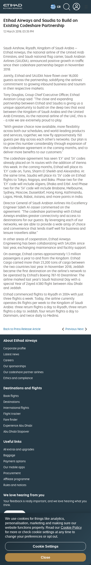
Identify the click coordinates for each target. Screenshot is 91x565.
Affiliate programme (16, 479)
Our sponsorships (14, 366)
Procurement (12, 473)
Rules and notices (14, 485)
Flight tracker (12, 414)
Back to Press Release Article (22, 329)
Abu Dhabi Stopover (16, 431)
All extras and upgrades (18, 449)
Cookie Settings (45, 546)
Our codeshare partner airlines (23, 372)
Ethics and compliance (18, 378)
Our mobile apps (14, 467)
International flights (16, 408)
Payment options (14, 461)
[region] (45, 539)
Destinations (11, 402)
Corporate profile (14, 348)
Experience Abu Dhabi (17, 425)
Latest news (11, 354)
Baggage (9, 455)
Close (45, 557)
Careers (8, 360)
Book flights (11, 396)
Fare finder (10, 419)
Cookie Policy (71, 527)
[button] (56, 6)
